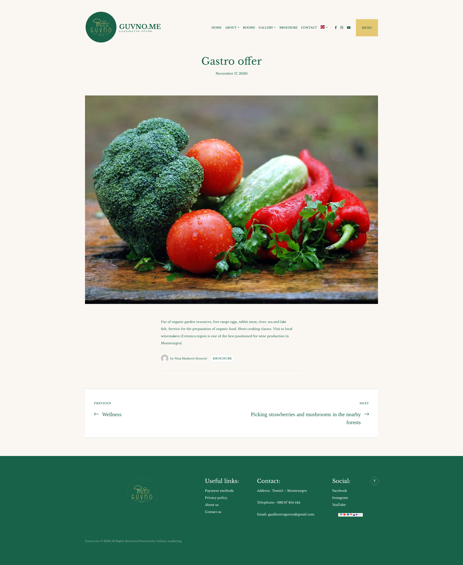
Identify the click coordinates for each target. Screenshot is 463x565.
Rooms (249, 27)
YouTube (339, 505)
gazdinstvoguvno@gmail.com (291, 514)
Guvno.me (140, 27)
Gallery (266, 27)
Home (216, 27)
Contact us (213, 512)
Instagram (340, 498)
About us (212, 505)
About (231, 27)
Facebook (339, 491)
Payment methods (219, 491)
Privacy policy (216, 498)
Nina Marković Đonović (191, 358)
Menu (367, 27)
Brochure (288, 27)
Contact (309, 27)
